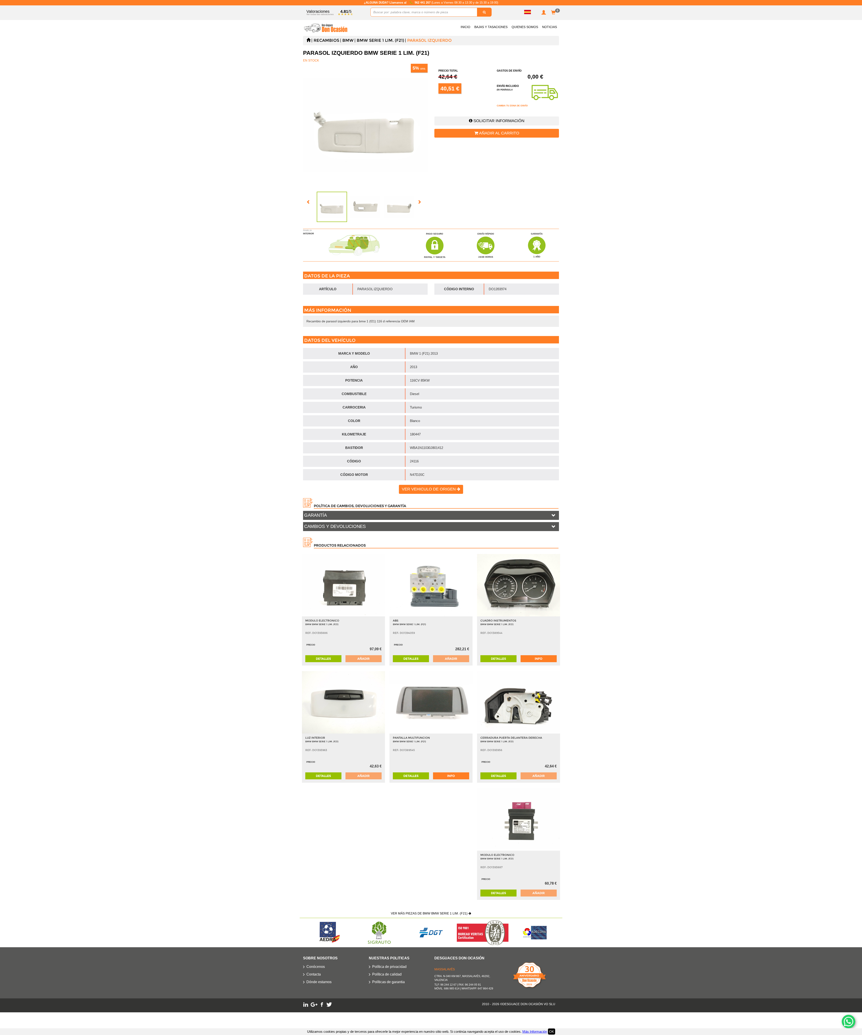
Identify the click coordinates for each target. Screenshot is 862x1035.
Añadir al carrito (498, 133)
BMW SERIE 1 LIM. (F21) (380, 40)
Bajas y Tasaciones (491, 27)
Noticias (549, 27)
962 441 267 (423, 2)
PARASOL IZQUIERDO (429, 40)
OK (551, 1031)
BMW (348, 40)
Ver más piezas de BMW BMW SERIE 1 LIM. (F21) (429, 913)
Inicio (465, 27)
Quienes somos (525, 27)
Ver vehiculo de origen (429, 489)
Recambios (326, 40)
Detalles (323, 658)
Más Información (534, 1031)
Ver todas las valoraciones (320, 14)
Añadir (363, 658)
